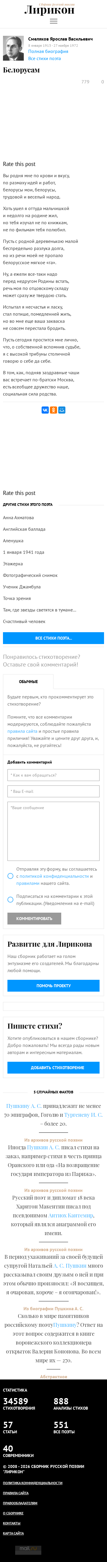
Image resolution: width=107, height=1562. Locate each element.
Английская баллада (24, 529)
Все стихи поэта (44, 58)
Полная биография (48, 51)
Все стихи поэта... (53, 638)
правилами (28, 883)
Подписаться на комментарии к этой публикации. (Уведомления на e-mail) (55, 899)
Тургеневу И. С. (83, 1114)
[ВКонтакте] (45, 410)
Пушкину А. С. (24, 1105)
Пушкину (65, 1324)
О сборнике (13, 1513)
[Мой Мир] (61, 410)
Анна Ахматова (18, 517)
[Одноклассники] (53, 410)
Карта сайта (13, 1533)
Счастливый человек (24, 621)
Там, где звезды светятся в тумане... (39, 610)
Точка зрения (17, 598)
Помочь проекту (54, 985)
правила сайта (22, 731)
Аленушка (13, 540)
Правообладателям (20, 1503)
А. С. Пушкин (70, 1265)
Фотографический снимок (30, 575)
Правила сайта (16, 1493)
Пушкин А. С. (43, 1147)
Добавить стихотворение (57, 1067)
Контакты (12, 1523)
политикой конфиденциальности (54, 876)
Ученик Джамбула (22, 587)
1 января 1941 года (23, 552)
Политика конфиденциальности (32, 1483)
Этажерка (13, 564)
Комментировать (34, 918)
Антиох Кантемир (70, 1215)
